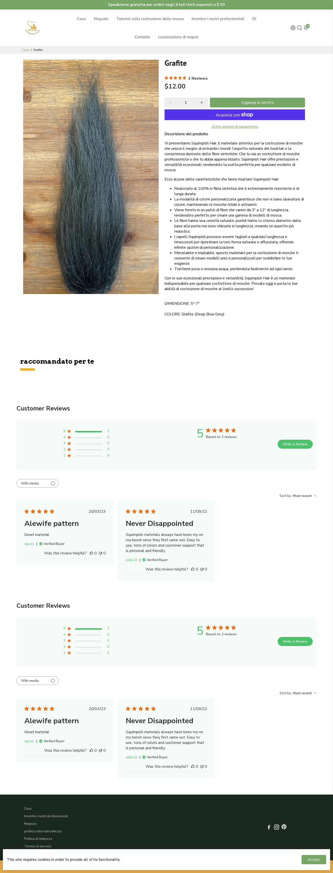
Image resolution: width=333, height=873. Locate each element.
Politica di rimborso (38, 838)
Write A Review (295, 444)
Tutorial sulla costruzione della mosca (150, 18)
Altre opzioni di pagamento (235, 126)
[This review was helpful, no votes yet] (91, 553)
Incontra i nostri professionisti (218, 18)
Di (254, 18)
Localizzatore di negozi (178, 37)
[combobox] (298, 495)
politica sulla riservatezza (42, 831)
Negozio (101, 18)
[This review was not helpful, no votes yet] (100, 553)
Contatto (142, 37)
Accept (314, 859)
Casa (81, 18)
